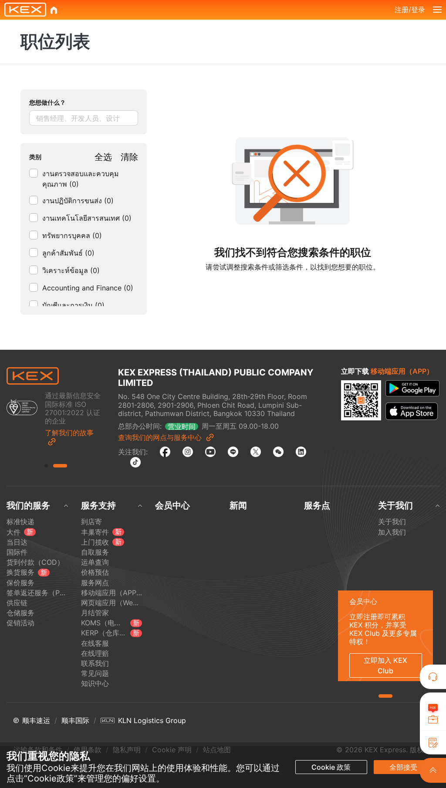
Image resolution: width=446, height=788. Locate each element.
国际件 (17, 552)
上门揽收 (95, 542)
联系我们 (95, 663)
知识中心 (95, 683)
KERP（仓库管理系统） (104, 633)
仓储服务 (20, 613)
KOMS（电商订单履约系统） (104, 623)
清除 (129, 157)
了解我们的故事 (69, 433)
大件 (13, 532)
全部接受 (403, 767)
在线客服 (95, 643)
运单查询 (95, 562)
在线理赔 (95, 653)
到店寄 (91, 522)
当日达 (17, 542)
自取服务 (95, 552)
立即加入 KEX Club (385, 665)
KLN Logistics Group (152, 720)
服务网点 (95, 583)
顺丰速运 (36, 720)
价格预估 (95, 572)
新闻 (238, 505)
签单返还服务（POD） (37, 593)
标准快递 (20, 522)
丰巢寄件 (95, 532)
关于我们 (392, 522)
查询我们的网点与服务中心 (160, 437)
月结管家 (95, 613)
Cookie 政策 (331, 767)
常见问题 (95, 673)
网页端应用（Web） (111, 603)
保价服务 (20, 583)
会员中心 (172, 505)
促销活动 (20, 623)
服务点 (317, 505)
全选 (103, 157)
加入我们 (392, 532)
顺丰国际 (75, 720)
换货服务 (20, 572)
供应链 (17, 603)
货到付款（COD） (35, 562)
